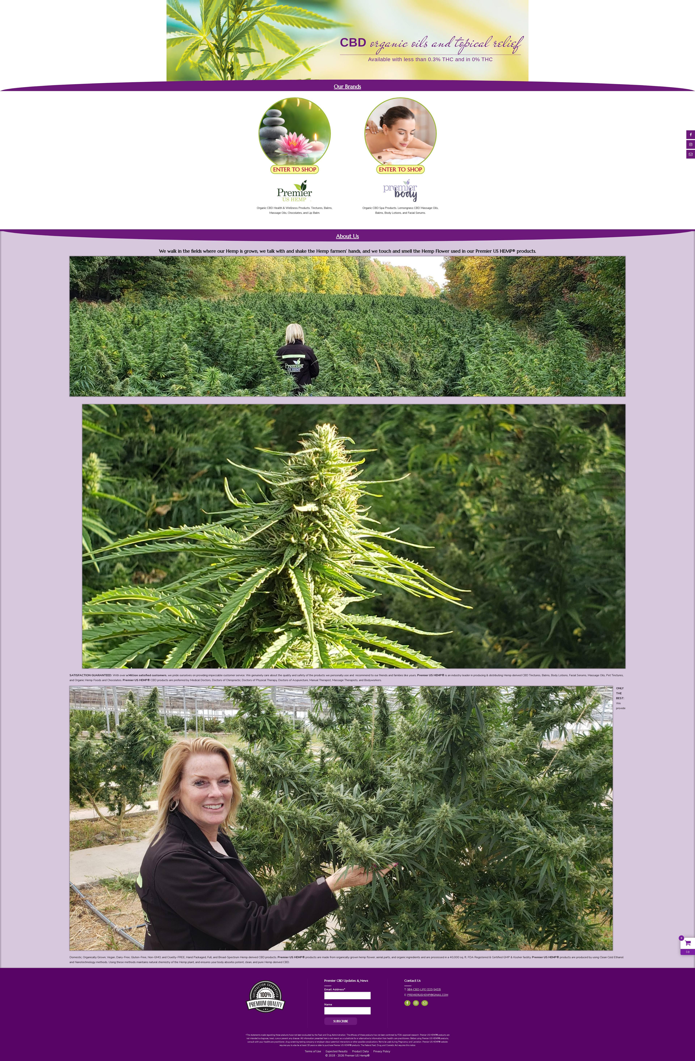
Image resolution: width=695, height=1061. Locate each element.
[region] (347, 45)
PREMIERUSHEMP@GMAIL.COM (427, 995)
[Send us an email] (424, 1003)
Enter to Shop (294, 169)
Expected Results (337, 1051)
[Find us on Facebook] (407, 1003)
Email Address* (334, 989)
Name (328, 1004)
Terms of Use (313, 1051)
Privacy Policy (381, 1051)
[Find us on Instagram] (416, 1003)
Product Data (360, 1051)
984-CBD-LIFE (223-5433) (424, 989)
